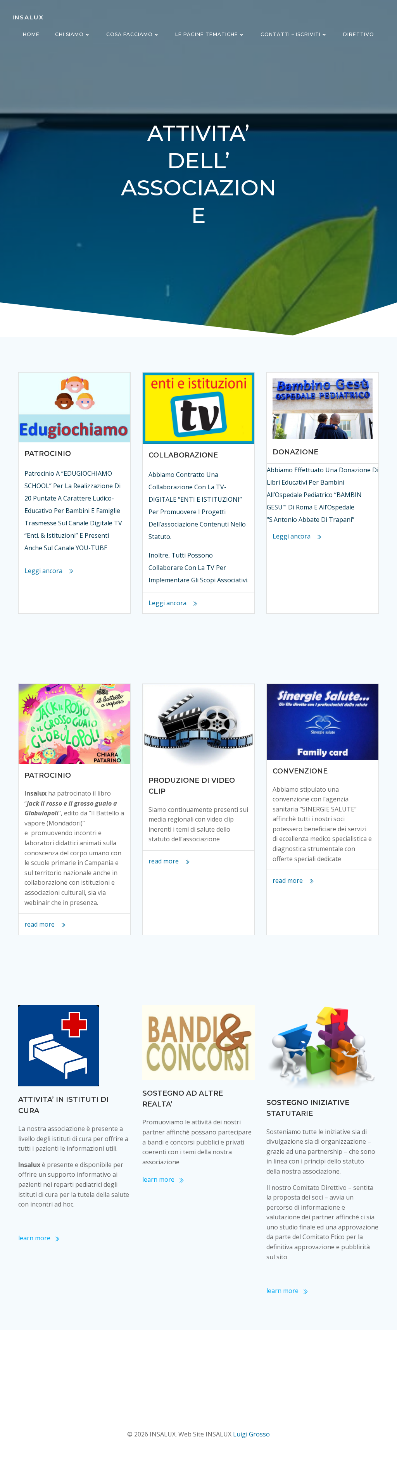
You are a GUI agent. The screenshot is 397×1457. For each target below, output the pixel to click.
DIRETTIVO (358, 34)
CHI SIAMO (69, 34)
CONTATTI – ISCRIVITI (291, 34)
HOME (31, 34)
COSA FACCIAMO (129, 34)
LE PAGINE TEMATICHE (206, 34)
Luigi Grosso (251, 1434)
